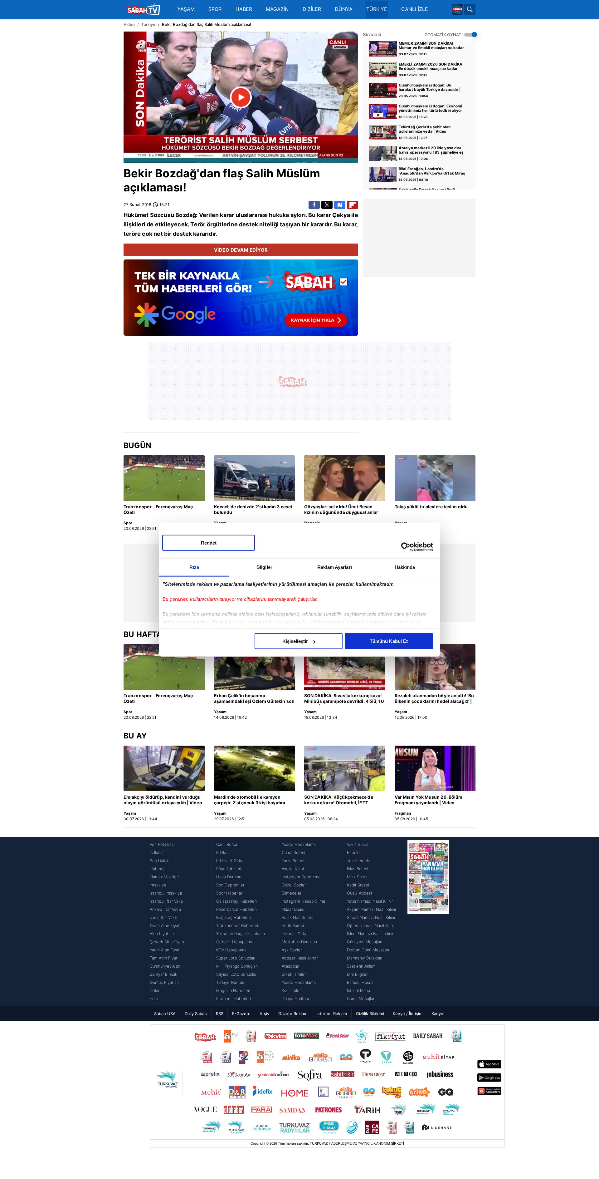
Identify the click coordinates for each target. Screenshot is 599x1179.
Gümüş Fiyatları (164, 982)
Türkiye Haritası (230, 982)
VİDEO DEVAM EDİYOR (241, 250)
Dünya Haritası (295, 998)
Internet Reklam (331, 1013)
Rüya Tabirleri (228, 868)
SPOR (215, 9)
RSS (219, 1013)
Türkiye (148, 24)
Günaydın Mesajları (364, 941)
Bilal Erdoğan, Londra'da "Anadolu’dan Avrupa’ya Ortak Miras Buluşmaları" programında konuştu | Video (432, 171)
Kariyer (438, 1013)
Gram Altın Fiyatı (165, 925)
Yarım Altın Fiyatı (165, 949)
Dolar (154, 990)
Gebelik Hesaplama (234, 941)
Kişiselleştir (295, 641)
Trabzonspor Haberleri (237, 925)
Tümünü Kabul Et (389, 641)
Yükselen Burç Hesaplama (240, 933)
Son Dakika (160, 860)
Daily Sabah (196, 1013)
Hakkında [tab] (405, 567)
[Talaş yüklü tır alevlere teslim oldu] (435, 478)
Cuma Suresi (293, 852)
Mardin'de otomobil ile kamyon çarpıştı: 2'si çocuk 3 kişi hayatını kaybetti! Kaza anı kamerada (249, 800)
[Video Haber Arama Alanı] (469, 9)
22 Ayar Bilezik (163, 974)
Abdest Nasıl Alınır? (300, 957)
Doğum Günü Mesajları (368, 949)
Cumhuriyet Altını (165, 966)
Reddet (209, 542)
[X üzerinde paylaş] (327, 205)
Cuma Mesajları (361, 998)
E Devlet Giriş (229, 860)
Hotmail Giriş (294, 933)
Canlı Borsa (226, 844)
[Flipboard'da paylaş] (352, 205)
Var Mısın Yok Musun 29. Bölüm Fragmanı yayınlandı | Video (429, 799)
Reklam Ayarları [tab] (334, 567)
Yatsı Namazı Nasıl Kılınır (370, 901)
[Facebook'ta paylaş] (314, 205)
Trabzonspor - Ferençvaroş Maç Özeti (158, 509)
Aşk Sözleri (292, 949)
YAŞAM (186, 9)
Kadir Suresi (358, 884)
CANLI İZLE (414, 9)
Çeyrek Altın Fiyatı (167, 941)
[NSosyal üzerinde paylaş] (339, 205)
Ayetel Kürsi (293, 868)
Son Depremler (230, 884)
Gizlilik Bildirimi (370, 1013)
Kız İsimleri (292, 990)
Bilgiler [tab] (264, 567)
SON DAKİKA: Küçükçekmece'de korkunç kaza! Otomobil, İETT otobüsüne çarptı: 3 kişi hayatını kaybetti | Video (338, 800)
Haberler (158, 868)
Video (129, 24)
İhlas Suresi (357, 868)
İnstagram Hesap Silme (303, 901)
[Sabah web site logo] (457, 9)
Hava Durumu (228, 876)
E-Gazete (241, 1013)
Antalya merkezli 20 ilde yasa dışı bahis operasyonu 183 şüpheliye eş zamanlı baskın (431, 150)
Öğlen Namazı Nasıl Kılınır (371, 925)
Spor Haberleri (229, 892)
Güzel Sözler (294, 884)
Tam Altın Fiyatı (164, 957)
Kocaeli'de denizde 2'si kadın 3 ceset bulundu (253, 509)
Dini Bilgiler (357, 974)
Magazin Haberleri (233, 990)
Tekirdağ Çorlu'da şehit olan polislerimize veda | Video (424, 129)
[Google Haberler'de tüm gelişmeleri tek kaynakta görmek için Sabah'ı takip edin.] (241, 300)
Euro (154, 998)
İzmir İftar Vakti (163, 917)
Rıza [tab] (194, 567)
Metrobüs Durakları (299, 941)
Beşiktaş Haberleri (233, 917)
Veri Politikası (162, 844)
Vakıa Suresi (358, 844)
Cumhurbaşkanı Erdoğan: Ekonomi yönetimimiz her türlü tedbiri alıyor (430, 108)
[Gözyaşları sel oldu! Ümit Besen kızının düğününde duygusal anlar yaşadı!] (344, 478)
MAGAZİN (277, 9)
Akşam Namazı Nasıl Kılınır (371, 909)
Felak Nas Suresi (297, 917)
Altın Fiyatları (162, 933)
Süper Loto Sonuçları (235, 957)
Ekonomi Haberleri (233, 998)
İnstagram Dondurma (301, 876)
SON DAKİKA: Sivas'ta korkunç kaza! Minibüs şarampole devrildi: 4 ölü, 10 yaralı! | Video (344, 699)
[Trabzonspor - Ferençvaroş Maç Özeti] (164, 478)
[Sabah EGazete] (428, 921)
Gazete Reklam (292, 1013)
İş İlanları (158, 852)
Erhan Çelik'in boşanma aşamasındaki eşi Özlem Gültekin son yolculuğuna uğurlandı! (254, 699)
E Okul (222, 852)
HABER (244, 9)
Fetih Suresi (293, 925)
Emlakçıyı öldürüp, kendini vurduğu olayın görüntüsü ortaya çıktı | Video (163, 799)
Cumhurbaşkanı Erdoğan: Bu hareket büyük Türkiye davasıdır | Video (429, 87)
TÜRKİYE (376, 9)
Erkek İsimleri (294, 974)
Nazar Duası (293, 909)
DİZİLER (312, 9)
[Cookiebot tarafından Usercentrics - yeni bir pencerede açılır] (405, 546)
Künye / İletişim (407, 1013)
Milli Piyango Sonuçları (237, 966)
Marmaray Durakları (364, 957)
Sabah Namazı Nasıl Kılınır (371, 917)
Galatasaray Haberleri (236, 901)
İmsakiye (158, 884)
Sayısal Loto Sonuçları (236, 974)
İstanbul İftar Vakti (166, 901)
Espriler (354, 852)
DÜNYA (344, 9)
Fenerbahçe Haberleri (236, 909)
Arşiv (264, 1013)
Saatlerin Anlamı (362, 966)
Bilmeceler (291, 892)
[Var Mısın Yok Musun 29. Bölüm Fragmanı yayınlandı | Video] (435, 768)
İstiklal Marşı (358, 990)
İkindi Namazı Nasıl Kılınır (370, 933)
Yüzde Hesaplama (299, 844)
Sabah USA (165, 1013)
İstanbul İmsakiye (166, 892)
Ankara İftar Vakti (165, 909)
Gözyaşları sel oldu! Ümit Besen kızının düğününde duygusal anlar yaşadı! (341, 510)
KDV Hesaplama (231, 949)
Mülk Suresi (357, 876)
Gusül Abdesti (360, 892)
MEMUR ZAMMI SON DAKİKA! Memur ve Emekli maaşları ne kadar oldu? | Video (431, 46)
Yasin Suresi (293, 860)
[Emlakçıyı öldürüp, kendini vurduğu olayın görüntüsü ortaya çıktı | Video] (164, 768)
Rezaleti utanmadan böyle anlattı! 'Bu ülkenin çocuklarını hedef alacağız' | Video (434, 699)
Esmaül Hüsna (360, 982)
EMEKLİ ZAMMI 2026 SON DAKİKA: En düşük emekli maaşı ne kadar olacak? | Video (431, 67)
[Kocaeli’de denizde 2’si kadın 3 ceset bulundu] (254, 478)
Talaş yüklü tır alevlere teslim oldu (431, 506)
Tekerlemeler (359, 860)
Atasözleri (291, 966)
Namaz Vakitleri (164, 876)
